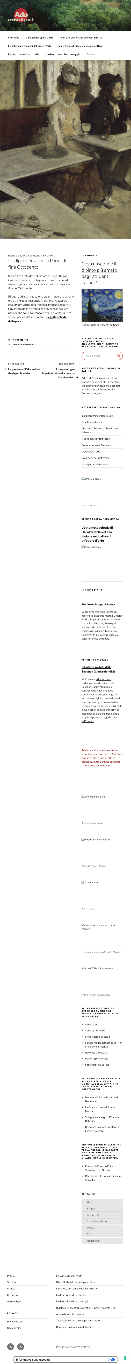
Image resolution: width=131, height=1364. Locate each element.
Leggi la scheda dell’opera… (96, 638)
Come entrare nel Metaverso (97, 445)
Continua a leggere (92, 393)
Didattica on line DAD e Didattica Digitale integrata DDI (85, 1307)
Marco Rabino (43, 256)
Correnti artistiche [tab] (97, 1221)
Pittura (11, 1275)
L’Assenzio (14, 280)
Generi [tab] (90, 1202)
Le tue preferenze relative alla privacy (80, 1359)
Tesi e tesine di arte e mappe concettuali (80, 45)
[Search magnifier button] (118, 355)
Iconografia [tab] (93, 1240)
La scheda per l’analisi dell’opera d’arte (30, 45)
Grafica (11, 1288)
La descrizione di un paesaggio (63, 54)
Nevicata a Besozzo (96, 1052)
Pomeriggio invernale (96, 1058)
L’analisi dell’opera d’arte (39, 37)
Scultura (11, 1282)
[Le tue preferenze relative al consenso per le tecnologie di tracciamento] (125, 1358)
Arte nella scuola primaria (70, 1314)
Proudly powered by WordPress (73, 1346)
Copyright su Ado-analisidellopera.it (75, 1327)
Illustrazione (13, 1295)
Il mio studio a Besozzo (97, 1036)
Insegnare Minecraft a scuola (97, 415)
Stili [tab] (89, 1234)
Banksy (109, 623)
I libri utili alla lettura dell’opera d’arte (81, 37)
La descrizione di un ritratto (23, 54)
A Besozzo (91, 1024)
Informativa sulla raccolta (33, 1359)
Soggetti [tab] (91, 1208)
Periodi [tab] (90, 1227)
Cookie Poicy (14, 1327)
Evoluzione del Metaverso (96, 457)
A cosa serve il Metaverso (96, 438)
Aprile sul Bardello (95, 1030)
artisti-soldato (103, 679)
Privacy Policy (15, 1321)
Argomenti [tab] (93, 1215)
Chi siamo (13, 37)
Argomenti (20, 340)
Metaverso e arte (91, 451)
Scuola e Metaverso (92, 422)
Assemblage (14, 1301)
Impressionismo (24, 344)
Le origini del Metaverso (94, 464)
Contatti (91, 54)
